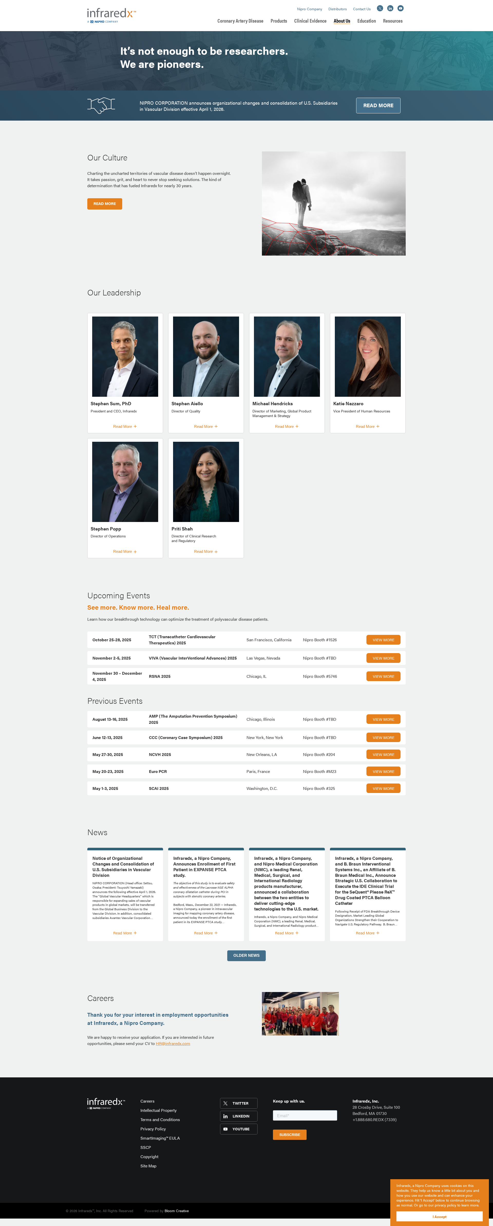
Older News (246, 955)
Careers (147, 1101)
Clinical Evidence (310, 20)
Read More (122, 426)
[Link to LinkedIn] (390, 8)
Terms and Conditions (160, 1119)
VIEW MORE (383, 639)
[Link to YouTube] (400, 8)
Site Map (148, 1166)
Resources (393, 20)
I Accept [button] (440, 1216)
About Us (342, 20)
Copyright (149, 1156)
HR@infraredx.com (173, 1043)
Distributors (337, 8)
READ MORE (378, 105)
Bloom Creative (177, 1210)
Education (366, 20)
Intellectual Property (158, 1110)
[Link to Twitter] (379, 8)
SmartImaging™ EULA (160, 1138)
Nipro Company (309, 8)
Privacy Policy (153, 1129)
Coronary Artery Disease (240, 20)
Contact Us (362, 8)
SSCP (145, 1147)
